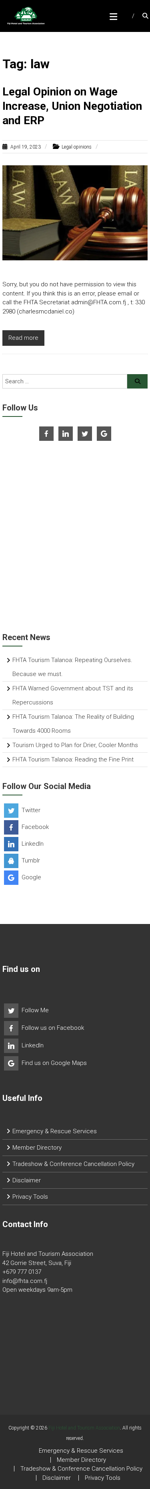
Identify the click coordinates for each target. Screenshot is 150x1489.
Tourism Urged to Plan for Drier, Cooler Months (75, 745)
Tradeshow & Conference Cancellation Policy (73, 1164)
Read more (23, 337)
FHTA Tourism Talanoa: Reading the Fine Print (73, 759)
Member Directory (37, 1147)
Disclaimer (26, 1180)
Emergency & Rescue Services (54, 1131)
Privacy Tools (30, 1196)
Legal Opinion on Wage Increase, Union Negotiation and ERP (72, 106)
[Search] (137, 381)
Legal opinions (77, 147)
